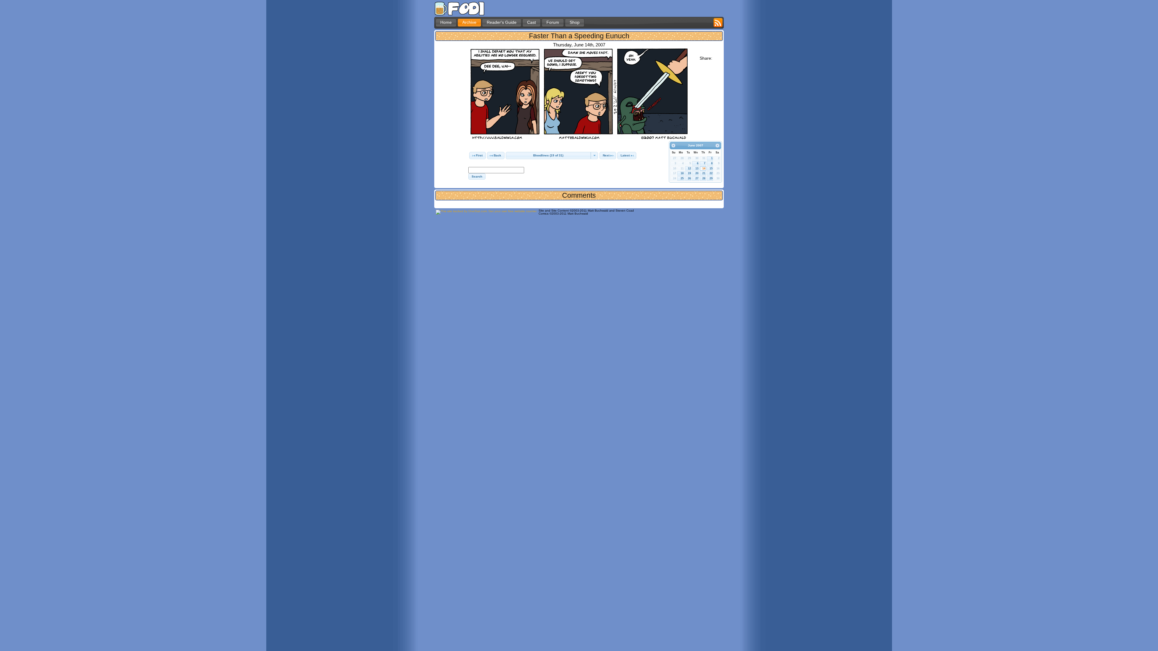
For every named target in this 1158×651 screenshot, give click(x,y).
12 (689, 168)
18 (682, 173)
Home (446, 22)
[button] (477, 155)
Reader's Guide (502, 22)
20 (696, 173)
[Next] (717, 145)
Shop (575, 22)
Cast (531, 22)
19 (689, 173)
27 (696, 178)
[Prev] (673, 145)
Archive (469, 22)
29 (711, 178)
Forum (552, 22)
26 (689, 178)
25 (682, 178)
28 (703, 178)
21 (703, 173)
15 (711, 168)
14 (703, 168)
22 (711, 173)
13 (696, 168)
